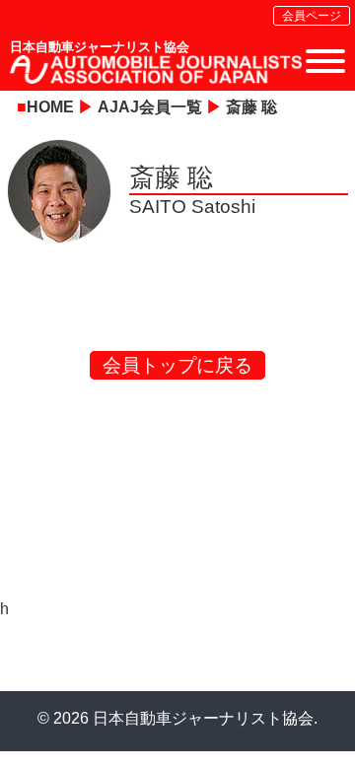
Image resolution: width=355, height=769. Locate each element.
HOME (50, 107)
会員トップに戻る (177, 365)
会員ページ (311, 16)
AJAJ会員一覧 (150, 107)
